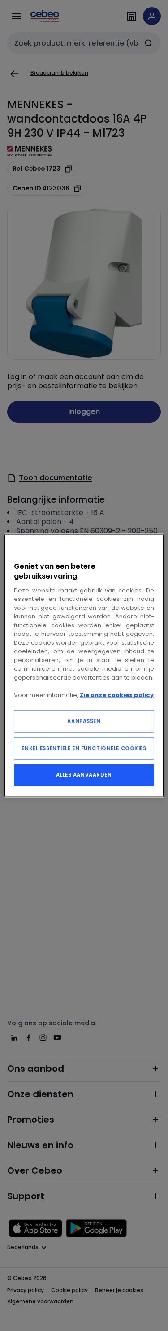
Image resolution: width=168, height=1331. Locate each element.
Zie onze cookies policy (117, 694)
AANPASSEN (83, 721)
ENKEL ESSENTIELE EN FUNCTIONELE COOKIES (84, 748)
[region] (84, 665)
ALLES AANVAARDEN (84, 774)
